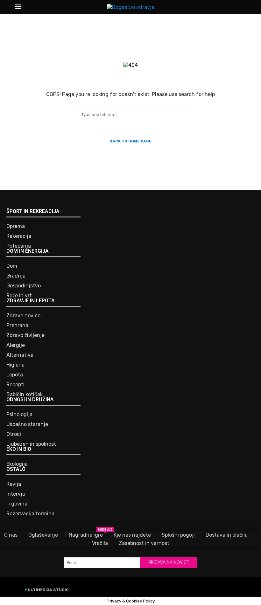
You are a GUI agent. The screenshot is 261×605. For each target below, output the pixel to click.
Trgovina (16, 503)
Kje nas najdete (132, 535)
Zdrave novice (23, 315)
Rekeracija (18, 236)
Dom (11, 266)
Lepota (14, 374)
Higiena (15, 365)
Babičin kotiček (24, 394)
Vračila (100, 543)
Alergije (15, 345)
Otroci (13, 434)
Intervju (15, 494)
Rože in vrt (19, 295)
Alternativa (19, 355)
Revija (13, 484)
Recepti (15, 384)
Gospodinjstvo (23, 285)
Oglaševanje (43, 535)
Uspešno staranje (27, 424)
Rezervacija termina (30, 513)
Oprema (15, 226)
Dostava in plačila (227, 535)
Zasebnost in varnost (144, 543)
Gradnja (15, 275)
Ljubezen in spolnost (31, 444)
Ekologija (17, 464)
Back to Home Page (130, 141)
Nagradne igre (86, 534)
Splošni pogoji (178, 535)
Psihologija (19, 414)
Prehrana (17, 325)
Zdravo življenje (25, 335)
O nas (11, 535)
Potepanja (18, 246)
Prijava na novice (168, 562)
